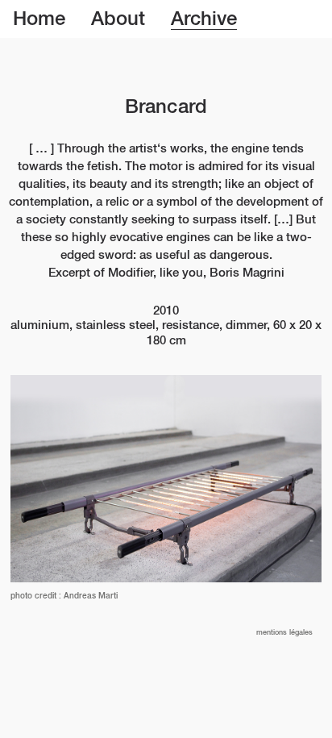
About (118, 19)
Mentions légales (284, 632)
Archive (204, 19)
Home (39, 19)
